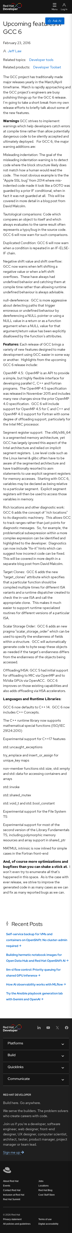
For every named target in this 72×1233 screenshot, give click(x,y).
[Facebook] (66, 1029)
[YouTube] (48, 1029)
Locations (43, 1185)
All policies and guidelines (17, 1224)
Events (6, 1185)
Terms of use (45, 1219)
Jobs (40, 1181)
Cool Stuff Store (46, 1194)
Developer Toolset (47, 67)
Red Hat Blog (45, 1190)
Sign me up (12, 1152)
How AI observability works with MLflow (34, 984)
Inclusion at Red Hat (13, 1194)
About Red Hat (10, 1181)
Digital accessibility (48, 1224)
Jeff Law (15, 51)
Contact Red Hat (11, 1190)
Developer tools (41, 60)
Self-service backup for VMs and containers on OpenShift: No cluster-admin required (36, 940)
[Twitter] (57, 1029)
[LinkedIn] (39, 1029)
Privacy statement (12, 1219)
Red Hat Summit (11, 1199)
